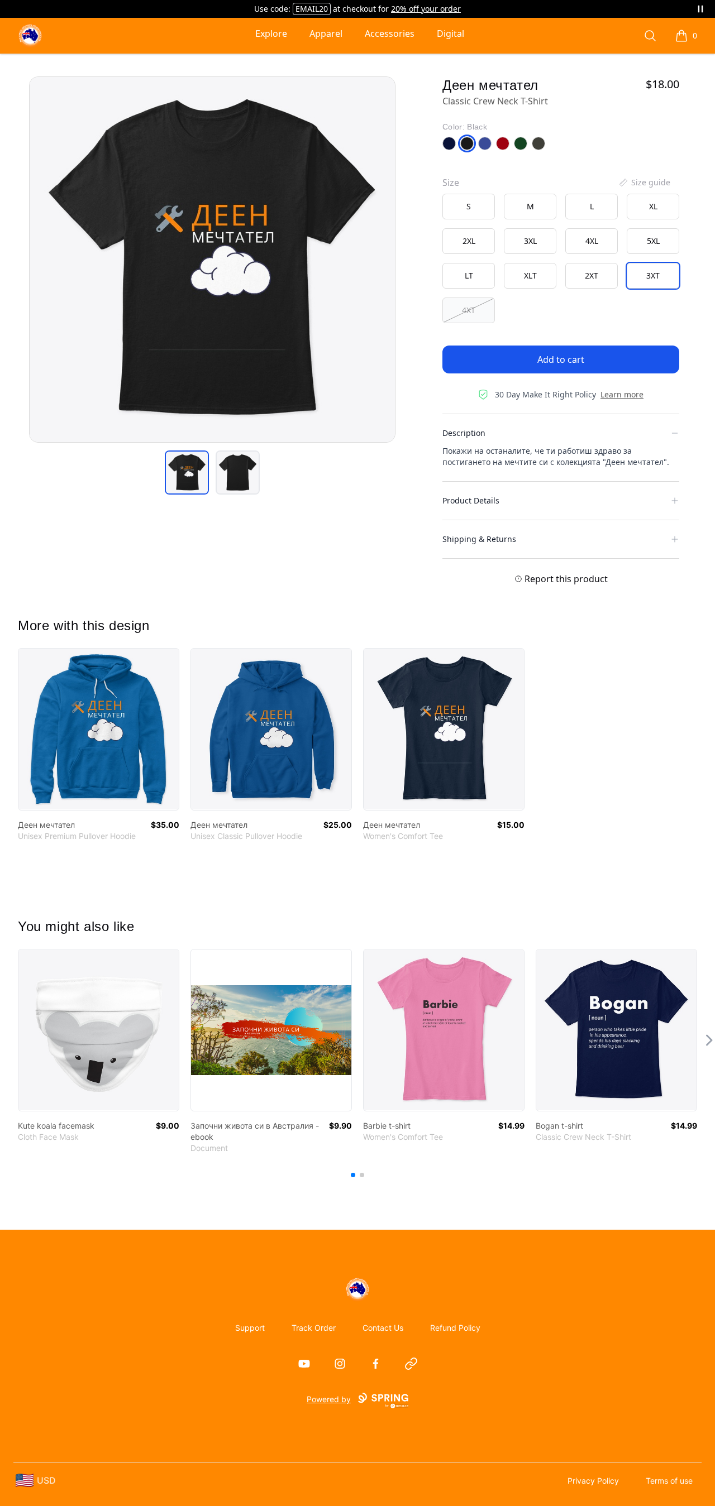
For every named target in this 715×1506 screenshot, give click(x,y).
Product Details (470, 500)
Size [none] (450, 182)
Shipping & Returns (479, 539)
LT (469, 275)
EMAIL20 (311, 8)
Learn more (622, 394)
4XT (468, 310)
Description (463, 433)
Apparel (325, 33)
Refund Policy (455, 1327)
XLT (530, 275)
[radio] (468, 206)
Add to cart (560, 359)
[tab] (187, 472)
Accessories (389, 33)
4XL (591, 241)
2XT (591, 275)
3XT (653, 275)
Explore (271, 33)
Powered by (329, 1399)
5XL (653, 241)
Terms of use (669, 1480)
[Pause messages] (700, 9)
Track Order (314, 1327)
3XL (530, 241)
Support (250, 1327)
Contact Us (383, 1327)
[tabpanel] (212, 259)
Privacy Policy (593, 1480)
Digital (450, 33)
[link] (98, 729)
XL (653, 206)
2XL (469, 241)
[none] (644, 182)
